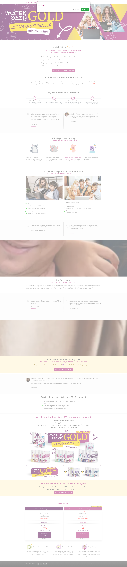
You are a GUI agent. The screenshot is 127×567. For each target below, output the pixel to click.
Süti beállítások (76, 9)
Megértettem (85, 9)
